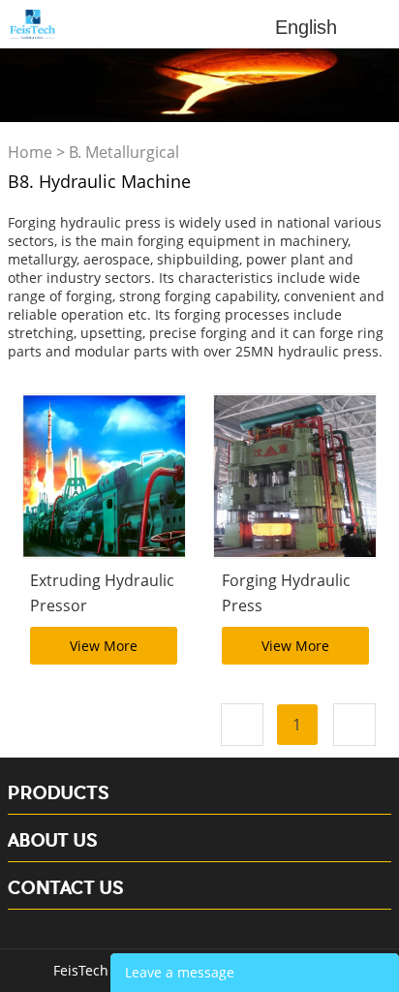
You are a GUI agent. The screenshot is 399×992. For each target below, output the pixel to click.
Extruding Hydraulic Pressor (102, 592)
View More (104, 645)
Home (30, 152)
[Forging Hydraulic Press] (295, 476)
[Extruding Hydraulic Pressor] (104, 476)
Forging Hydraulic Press (286, 592)
